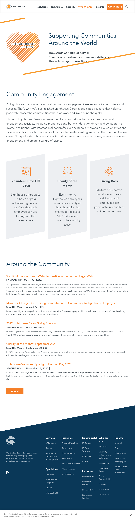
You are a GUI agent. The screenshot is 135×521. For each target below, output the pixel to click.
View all (15, 391)
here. (53, 516)
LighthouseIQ (89, 438)
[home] (15, 6)
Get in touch (115, 6)
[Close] (131, 515)
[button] (42, 6)
